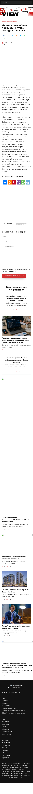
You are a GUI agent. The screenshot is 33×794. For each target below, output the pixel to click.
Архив (4, 698)
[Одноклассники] (10, 182)
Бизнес (14, 21)
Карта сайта (6, 705)
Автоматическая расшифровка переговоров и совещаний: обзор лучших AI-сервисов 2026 (15, 340)
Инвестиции (6, 743)
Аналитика (5, 722)
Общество (5, 729)
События (5, 750)
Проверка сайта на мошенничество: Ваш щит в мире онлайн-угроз (16, 519)
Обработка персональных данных (14, 713)
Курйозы (5, 748)
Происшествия (7, 731)
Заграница (5, 740)
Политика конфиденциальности (13, 710)
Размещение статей (9, 708)
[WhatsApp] (23, 182)
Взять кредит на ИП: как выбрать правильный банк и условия (16, 360)
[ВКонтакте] (5, 182)
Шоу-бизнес (6, 734)
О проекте (5, 700)
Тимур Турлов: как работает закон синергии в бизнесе (16, 627)
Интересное (6, 745)
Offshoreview (6, 21)
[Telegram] (28, 182)
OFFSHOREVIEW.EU (16, 688)
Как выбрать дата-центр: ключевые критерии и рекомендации (16, 298)
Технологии (6, 755)
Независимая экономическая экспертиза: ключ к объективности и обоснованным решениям (17, 665)
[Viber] (19, 182)
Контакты (5, 703)
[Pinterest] (14, 182)
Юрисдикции (6, 758)
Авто (3, 719)
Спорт (4, 753)
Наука (4, 727)
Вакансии (5, 724)
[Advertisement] (16, 67)
